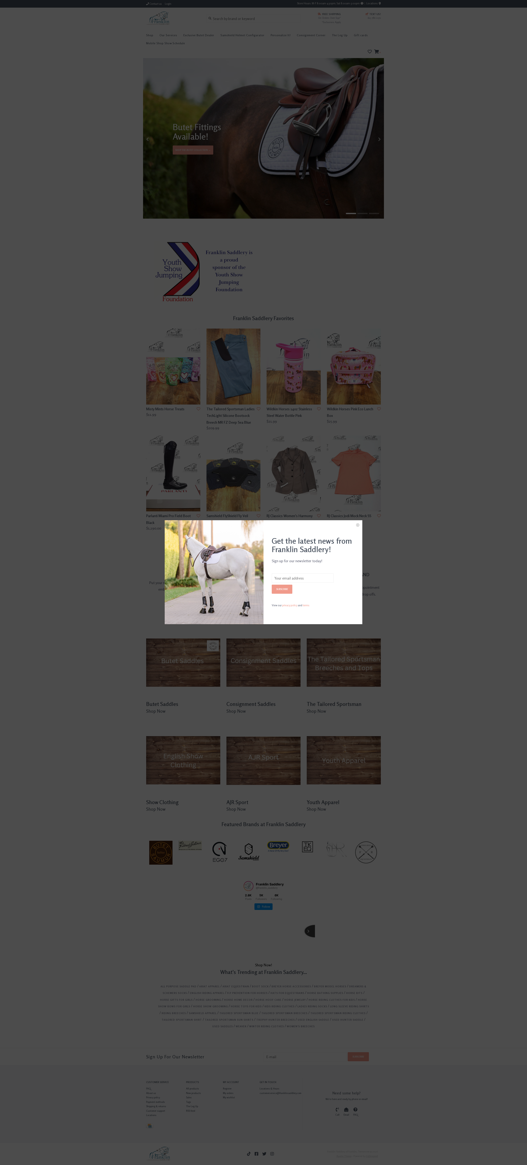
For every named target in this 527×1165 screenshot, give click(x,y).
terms (306, 605)
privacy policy (289, 605)
